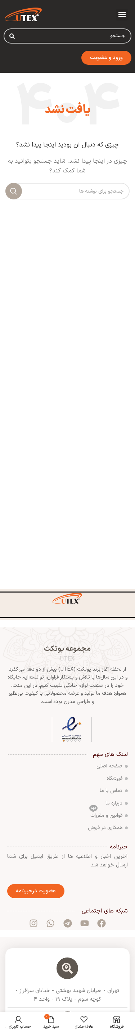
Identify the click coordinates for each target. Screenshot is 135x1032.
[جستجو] (13, 191)
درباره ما (113, 803)
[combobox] (67, 36)
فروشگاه (114, 778)
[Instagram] (33, 923)
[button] (122, 15)
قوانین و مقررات (106, 814)
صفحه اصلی (109, 766)
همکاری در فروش (105, 828)
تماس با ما (111, 790)
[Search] (12, 36)
